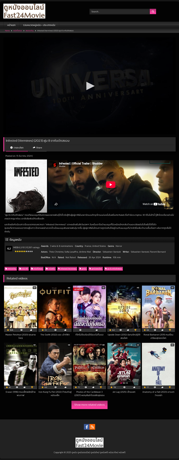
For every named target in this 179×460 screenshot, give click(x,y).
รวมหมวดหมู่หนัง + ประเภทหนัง (39, 25)
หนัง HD (25, 269)
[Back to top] (170, 451)
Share (39, 148)
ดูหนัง (84, 269)
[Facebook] (87, 427)
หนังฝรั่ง (52, 269)
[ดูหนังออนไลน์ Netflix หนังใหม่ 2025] (24, 11)
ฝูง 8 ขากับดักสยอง (114, 269)
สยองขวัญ (30, 31)
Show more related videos (89, 404)
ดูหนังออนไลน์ (97, 269)
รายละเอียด (18, 148)
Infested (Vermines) (68, 269)
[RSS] (92, 427)
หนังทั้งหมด (17, 31)
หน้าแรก (11, 25)
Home (7, 31)
